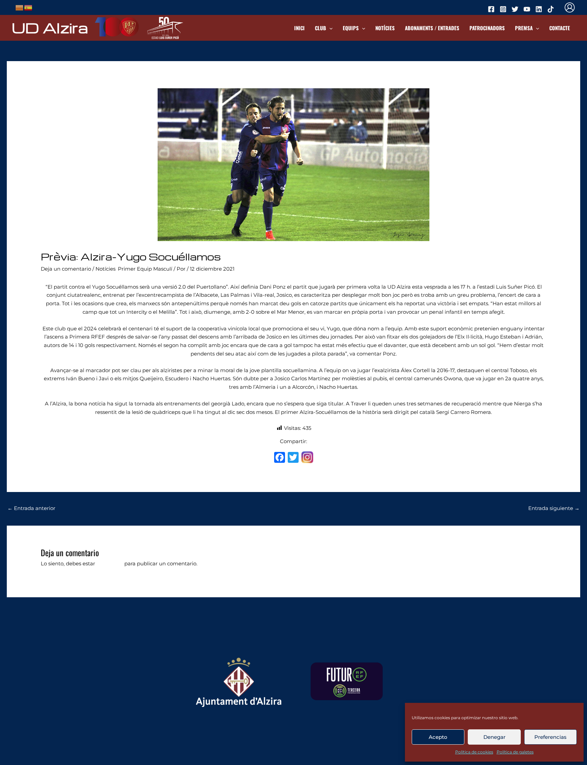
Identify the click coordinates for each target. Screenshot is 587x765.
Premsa (524, 28)
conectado (109, 563)
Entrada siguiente (554, 508)
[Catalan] (19, 7)
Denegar (494, 737)
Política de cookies (474, 751)
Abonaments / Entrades (432, 28)
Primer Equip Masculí (145, 269)
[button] (329, 28)
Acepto (438, 737)
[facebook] (492, 9)
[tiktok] (551, 9)
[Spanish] (28, 7)
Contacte (559, 28)
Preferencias (550, 737)
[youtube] (527, 9)
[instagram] (504, 9)
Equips (351, 28)
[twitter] (516, 9)
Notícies (385, 28)
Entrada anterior (31, 508)
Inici (299, 28)
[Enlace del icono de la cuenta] (569, 7)
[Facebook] (279, 458)
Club (320, 28)
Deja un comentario (66, 269)
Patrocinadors (487, 28)
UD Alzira (50, 27)
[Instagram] (307, 458)
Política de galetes (515, 751)
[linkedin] (539, 9)
